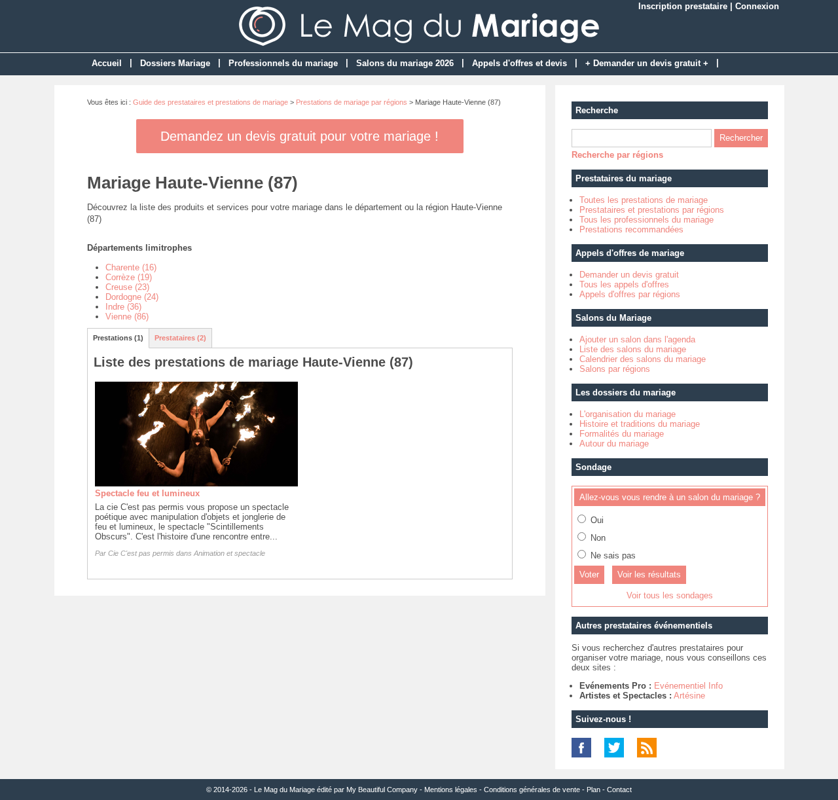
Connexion (757, 6)
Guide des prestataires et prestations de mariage (210, 102)
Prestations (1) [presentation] (118, 338)
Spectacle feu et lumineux (147, 493)
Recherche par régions (617, 155)
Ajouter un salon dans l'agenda (637, 339)
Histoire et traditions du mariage (639, 424)
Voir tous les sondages (670, 595)
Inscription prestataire (682, 6)
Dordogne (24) (131, 297)
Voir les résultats (649, 574)
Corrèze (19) (128, 277)
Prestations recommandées (631, 229)
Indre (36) (123, 307)
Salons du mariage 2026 (405, 63)
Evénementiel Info (688, 686)
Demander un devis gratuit (629, 275)
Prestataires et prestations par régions (651, 210)
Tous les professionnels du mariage (646, 220)
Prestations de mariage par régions (351, 102)
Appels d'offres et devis (519, 63)
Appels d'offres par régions (629, 294)
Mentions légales (450, 789)
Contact (619, 789)
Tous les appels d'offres (624, 284)
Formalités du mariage (621, 434)
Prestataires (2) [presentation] (180, 338)
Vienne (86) (127, 316)
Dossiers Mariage (175, 63)
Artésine (689, 695)
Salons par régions (614, 369)
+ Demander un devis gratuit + (646, 63)
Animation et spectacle (229, 553)
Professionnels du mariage (283, 63)
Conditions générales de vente (532, 789)
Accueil (107, 63)
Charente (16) (130, 267)
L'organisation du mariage (627, 414)
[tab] (118, 338)
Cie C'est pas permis (141, 553)
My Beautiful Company (382, 789)
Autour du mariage (614, 443)
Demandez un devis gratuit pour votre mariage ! (299, 136)
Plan (593, 789)
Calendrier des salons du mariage (642, 359)
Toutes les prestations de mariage (643, 200)
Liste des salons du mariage (632, 349)
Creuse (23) (127, 287)
